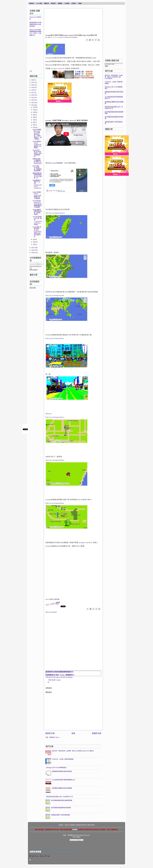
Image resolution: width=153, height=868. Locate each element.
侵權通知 (60, 3)
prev (30, 71)
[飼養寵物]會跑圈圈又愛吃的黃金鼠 (62, 771)
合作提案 (67, 3)
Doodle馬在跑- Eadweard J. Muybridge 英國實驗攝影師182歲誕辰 (37, 204)
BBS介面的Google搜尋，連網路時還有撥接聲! (37, 168)
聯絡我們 (73, 825)
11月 (34, 110)
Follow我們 (39, 3)
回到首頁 (31, 3)
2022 (33, 80)
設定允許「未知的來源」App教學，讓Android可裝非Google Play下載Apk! (73, 751)
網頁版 (93, 825)
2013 (33, 102)
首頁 (73, 733)
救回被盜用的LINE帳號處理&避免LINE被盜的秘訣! (35, 24)
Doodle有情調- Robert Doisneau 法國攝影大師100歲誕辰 (37, 195)
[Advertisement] (59, 20)
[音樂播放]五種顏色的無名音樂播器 (62, 788)
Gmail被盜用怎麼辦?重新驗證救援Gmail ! (63, 779)
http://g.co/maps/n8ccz (55, 417)
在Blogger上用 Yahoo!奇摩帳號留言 (56, 767)
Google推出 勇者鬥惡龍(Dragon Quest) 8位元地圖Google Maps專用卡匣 (37, 231)
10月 (34, 112)
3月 (34, 239)
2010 (33, 250)
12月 (34, 107)
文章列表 (73, 3)
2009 (33, 252)
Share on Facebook (71, 37)
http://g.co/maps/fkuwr (55, 338)
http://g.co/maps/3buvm (55, 213)
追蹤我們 (78, 825)
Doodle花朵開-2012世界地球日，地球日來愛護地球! (37, 153)
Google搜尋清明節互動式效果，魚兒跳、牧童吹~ (37, 212)
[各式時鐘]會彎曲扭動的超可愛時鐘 (61, 807)
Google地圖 (55, 163)
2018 (33, 90)
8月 (34, 117)
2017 (33, 92)
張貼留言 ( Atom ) (54, 737)
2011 (32, 247)
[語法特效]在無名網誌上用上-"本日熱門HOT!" (59, 796)
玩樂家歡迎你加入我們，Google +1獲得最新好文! (60, 675)
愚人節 (61, 37)
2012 (33, 105)
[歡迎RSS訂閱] (99, 40)
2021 (33, 82)
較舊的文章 (96, 733)
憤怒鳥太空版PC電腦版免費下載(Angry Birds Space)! (37, 161)
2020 (33, 85)
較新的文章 (50, 733)
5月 (34, 125)
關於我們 (53, 3)
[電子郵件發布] (48, 682)
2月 (34, 242)
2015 (33, 97)
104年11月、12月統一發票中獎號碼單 (62, 759)
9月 (34, 115)
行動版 (80, 3)
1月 (34, 244)
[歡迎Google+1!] (93, 40)
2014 (33, 100)
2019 (33, 87)
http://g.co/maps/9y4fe (55, 503)
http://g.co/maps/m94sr (55, 460)
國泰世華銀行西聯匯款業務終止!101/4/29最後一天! (37, 175)
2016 (33, 95)
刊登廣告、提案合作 (64, 825)
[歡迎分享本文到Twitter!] (90, 40)
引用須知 (75, 829)
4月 (34, 127)
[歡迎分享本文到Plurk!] (96, 40)
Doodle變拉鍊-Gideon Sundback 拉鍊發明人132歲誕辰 (37, 144)
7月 (34, 120)
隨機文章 (46, 3)
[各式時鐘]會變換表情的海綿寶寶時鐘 (61, 800)
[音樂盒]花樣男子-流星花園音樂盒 (60, 815)
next (31, 71)
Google (64, 37)
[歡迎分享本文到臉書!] (87, 40)
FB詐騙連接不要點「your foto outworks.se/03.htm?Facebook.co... (37, 185)
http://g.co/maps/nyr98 (55, 295)
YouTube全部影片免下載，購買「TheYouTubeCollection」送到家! (37, 220)
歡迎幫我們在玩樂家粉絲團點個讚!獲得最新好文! (60, 672)
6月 (34, 122)
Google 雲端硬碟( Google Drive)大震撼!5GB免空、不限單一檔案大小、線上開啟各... (37, 134)
